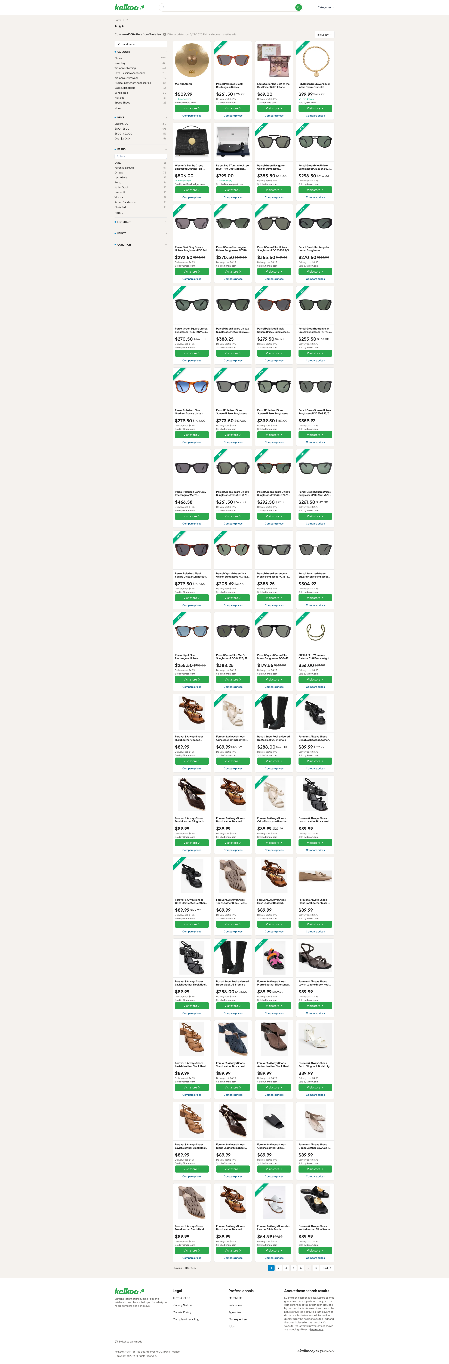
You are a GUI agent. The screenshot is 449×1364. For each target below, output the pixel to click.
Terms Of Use (181, 1298)
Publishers (235, 1305)
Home (118, 20)
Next (325, 1268)
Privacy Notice (182, 1305)
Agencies (235, 1312)
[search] (298, 7)
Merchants (235, 1298)
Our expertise (238, 1319)
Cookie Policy (182, 1312)
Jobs (232, 1326)
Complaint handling (186, 1319)
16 (316, 1268)
